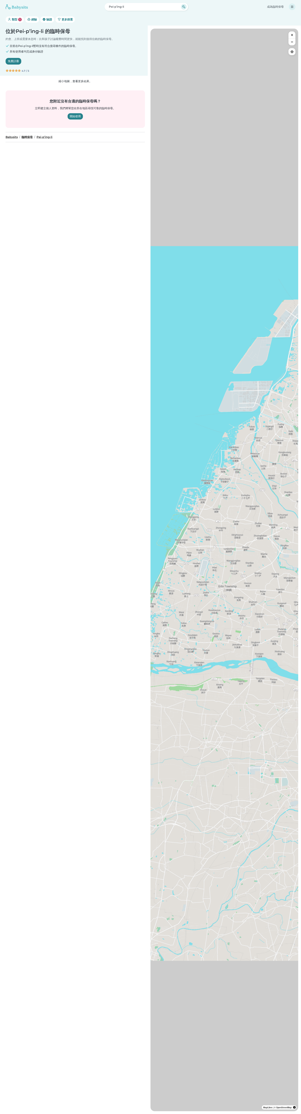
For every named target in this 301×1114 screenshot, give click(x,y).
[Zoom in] (291, 34)
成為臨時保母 (275, 6)
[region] (224, 570)
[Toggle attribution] (294, 1107)
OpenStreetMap (284, 1107)
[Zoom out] (291, 41)
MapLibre (267, 1107)
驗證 (49, 19)
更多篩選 (67, 19)
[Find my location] (291, 51)
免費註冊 (13, 61)
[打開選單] (292, 6)
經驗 (34, 19)
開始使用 (75, 116)
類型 (15, 19)
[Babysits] (17, 7)
